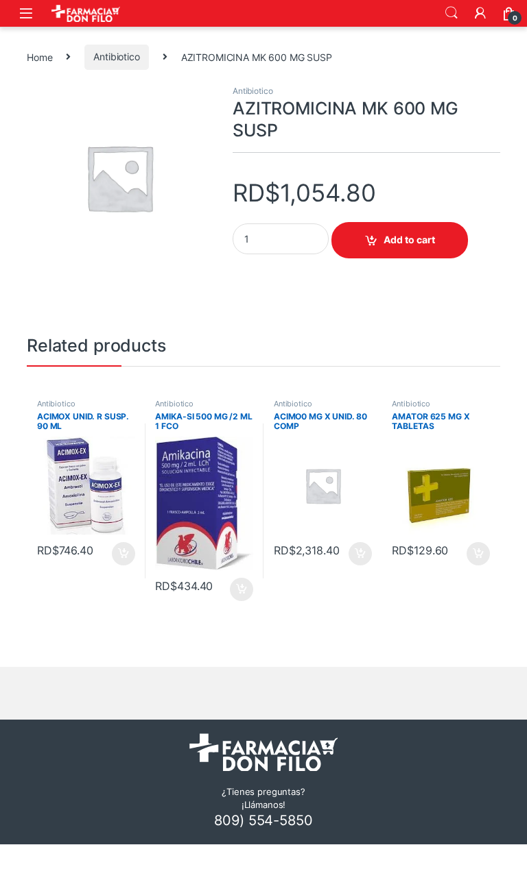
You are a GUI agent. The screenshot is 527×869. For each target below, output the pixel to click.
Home (39, 56)
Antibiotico (116, 56)
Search (451, 13)
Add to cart (409, 239)
